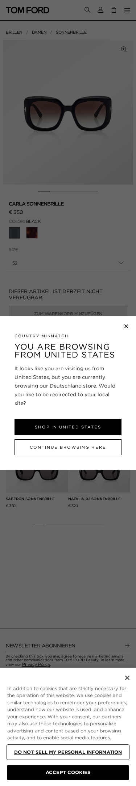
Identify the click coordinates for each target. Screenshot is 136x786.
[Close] (127, 678)
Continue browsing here (68, 447)
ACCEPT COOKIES (68, 772)
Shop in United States (68, 427)
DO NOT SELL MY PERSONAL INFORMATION (68, 752)
